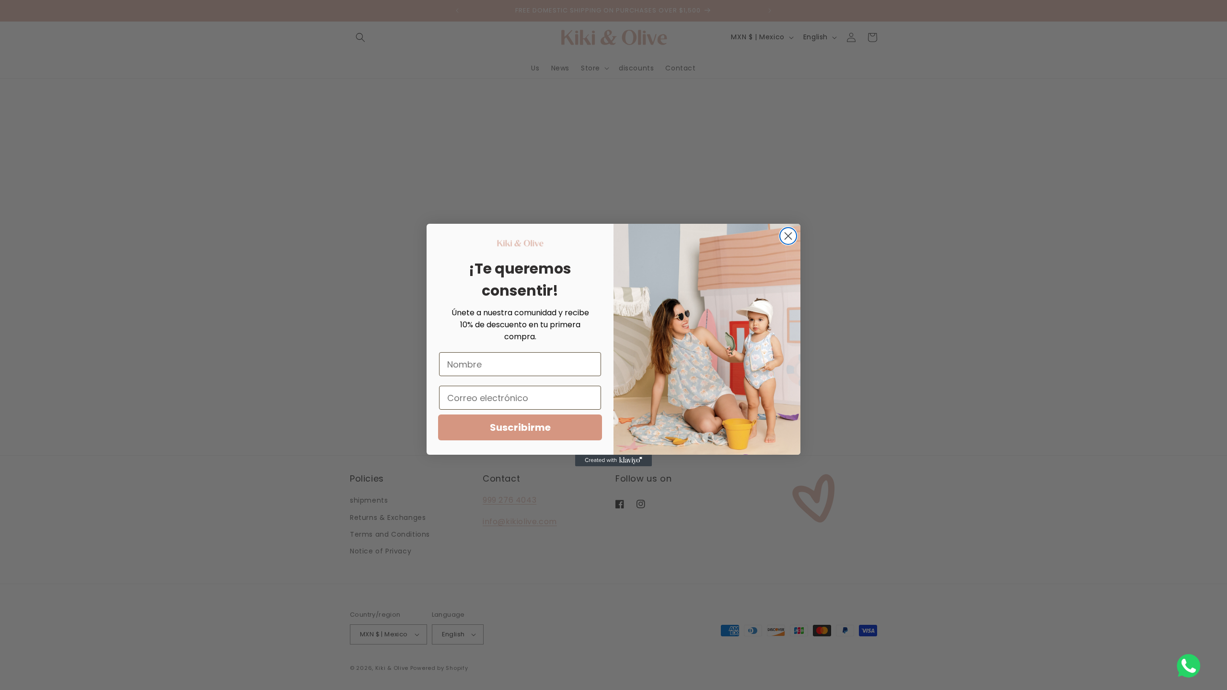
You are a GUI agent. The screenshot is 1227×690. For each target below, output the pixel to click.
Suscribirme (520, 427)
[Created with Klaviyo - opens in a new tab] (613, 460)
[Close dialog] (788, 236)
